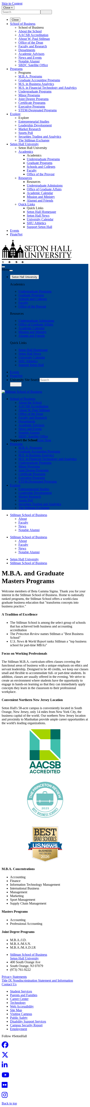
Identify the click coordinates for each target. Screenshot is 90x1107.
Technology (18, 1002)
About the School (30, 31)
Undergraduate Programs (34, 91)
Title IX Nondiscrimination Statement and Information (37, 980)
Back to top (9, 1103)
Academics (25, 151)
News (22, 526)
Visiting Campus (21, 1014)
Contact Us (9, 984)
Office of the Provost (40, 174)
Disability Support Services (28, 1021)
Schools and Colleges (41, 166)
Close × (8, 7)
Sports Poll (25, 133)
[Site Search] (3, 266)
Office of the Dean (30, 42)
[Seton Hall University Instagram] (6, 1096)
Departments (26, 50)
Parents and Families (23, 995)
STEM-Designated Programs (37, 110)
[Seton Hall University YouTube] (7, 1076)
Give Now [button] (44, 440)
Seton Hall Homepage (41, 212)
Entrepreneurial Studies (33, 121)
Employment (18, 1029)
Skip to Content (12, 3)
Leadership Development (35, 125)
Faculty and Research (32, 46)
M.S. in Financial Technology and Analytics (47, 87)
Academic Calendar (40, 193)
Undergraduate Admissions (45, 185)
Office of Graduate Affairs (44, 189)
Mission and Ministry (41, 196)
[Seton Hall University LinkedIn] (6, 1066)
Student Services (21, 991)
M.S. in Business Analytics (36, 84)
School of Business (22, 23)
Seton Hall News (38, 215)
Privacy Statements (14, 976)
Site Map (16, 1010)
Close (15, 19)
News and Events (30, 57)
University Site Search (25, 380)
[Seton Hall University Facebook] (6, 1046)
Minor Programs (29, 95)
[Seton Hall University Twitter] (6, 1056)
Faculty (32, 170)
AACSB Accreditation (33, 35)
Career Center (19, 999)
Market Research (29, 129)
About (22, 518)
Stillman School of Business (28, 515)
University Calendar (40, 219)
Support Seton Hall (39, 227)
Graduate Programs (39, 163)
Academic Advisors (31, 54)
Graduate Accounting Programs (39, 80)
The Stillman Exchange (33, 140)
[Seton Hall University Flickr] (6, 1086)
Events (14, 230)
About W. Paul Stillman (34, 39)
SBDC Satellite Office (33, 65)
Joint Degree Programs (33, 99)
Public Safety (19, 1017)
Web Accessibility (22, 1006)
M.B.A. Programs (30, 76)
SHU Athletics (36, 223)
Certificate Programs (31, 102)
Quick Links (26, 204)
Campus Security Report (26, 1025)
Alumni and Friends (40, 200)
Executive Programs (31, 106)
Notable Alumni (29, 61)
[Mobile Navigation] (11, 270)
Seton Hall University (24, 144)
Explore (15, 114)
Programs (16, 69)
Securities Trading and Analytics (39, 136)
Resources (25, 178)
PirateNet (16, 234)
